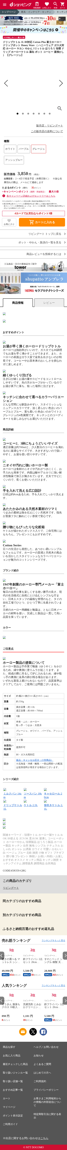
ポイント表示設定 (13, 1115)
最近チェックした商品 (15, 1064)
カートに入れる (42, 222)
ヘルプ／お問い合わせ (46, 1047)
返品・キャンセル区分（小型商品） (34, 760)
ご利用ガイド (10, 1124)
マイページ (9, 1107)
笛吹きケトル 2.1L (53, 807)
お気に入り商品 (11, 1055)
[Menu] (4, 4)
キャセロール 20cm (53, 795)
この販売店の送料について (47, 131)
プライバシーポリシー (46, 1090)
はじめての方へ (42, 1072)
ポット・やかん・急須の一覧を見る (39, 242)
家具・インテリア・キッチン (36, 12)
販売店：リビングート (49, 125)
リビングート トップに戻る (44, 234)
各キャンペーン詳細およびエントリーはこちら (31, 196)
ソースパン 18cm (33, 795)
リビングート (11, 887)
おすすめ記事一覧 (13, 1090)
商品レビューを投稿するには (43, 254)
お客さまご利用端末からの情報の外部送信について (47, 1102)
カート (6, 1098)
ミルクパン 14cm (12, 795)
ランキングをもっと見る (53, 940)
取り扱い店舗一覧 (13, 1081)
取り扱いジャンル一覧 (15, 1072)
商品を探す (9, 1047)
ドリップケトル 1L (12, 807)
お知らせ (39, 1055)
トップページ (9, 12)
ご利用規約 (40, 1081)
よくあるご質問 (42, 1064)
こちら (44, 1138)
